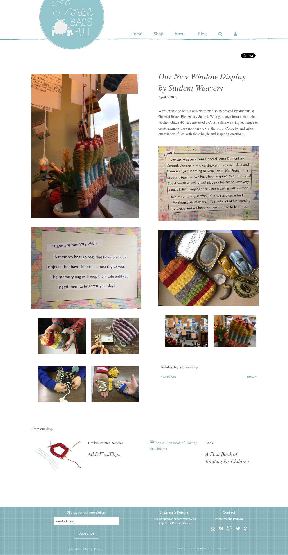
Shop (158, 33)
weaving (191, 367)
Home (136, 33)
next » (251, 376)
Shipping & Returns (174, 512)
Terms (88, 548)
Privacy (98, 548)
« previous (169, 376)
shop (49, 428)
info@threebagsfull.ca (229, 519)
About (180, 33)
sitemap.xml (75, 548)
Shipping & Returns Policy (174, 523)
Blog (202, 33)
